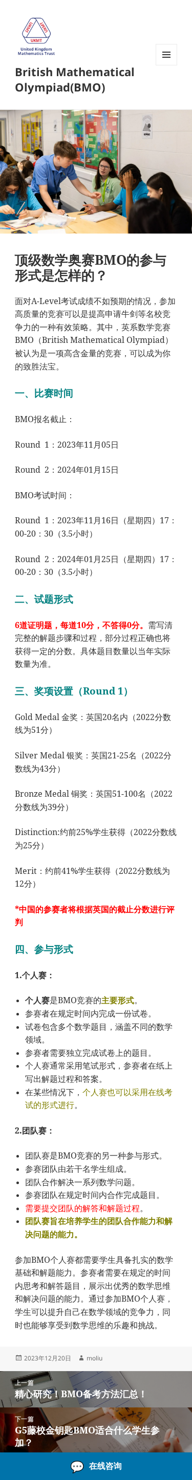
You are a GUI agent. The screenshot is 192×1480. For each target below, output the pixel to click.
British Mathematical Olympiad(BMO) (75, 79)
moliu (94, 1358)
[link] (96, 1466)
